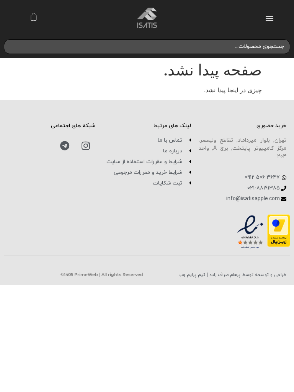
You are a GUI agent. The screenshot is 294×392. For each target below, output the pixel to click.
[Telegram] (64, 145)
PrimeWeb (86, 274)
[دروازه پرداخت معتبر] (278, 244)
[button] (269, 17)
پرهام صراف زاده (224, 275)
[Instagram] (85, 145)
